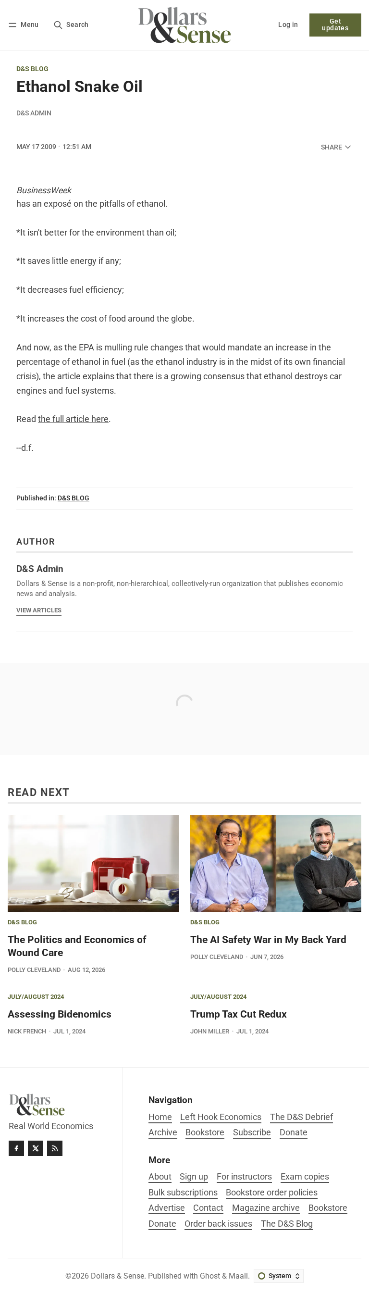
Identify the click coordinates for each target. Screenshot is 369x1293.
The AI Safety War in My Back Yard (268, 939)
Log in (288, 25)
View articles (39, 610)
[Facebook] (16, 1148)
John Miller (209, 1031)
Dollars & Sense (117, 1276)
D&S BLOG (32, 69)
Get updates (335, 24)
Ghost (210, 1276)
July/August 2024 (36, 997)
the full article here (73, 419)
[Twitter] (35, 1148)
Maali (238, 1276)
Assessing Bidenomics (59, 1014)
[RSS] (54, 1148)
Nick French (27, 1031)
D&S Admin (33, 113)
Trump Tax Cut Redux (238, 1014)
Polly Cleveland (34, 969)
